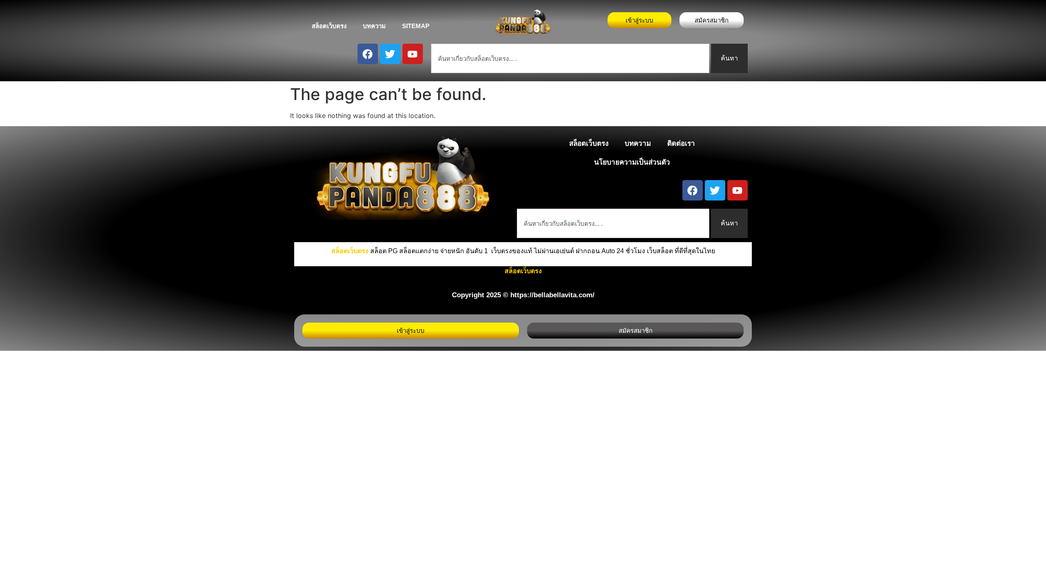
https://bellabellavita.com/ (552, 295)
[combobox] (570, 58)
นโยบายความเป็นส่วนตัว (632, 162)
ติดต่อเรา (681, 143)
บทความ (374, 25)
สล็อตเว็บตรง (329, 25)
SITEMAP (415, 25)
